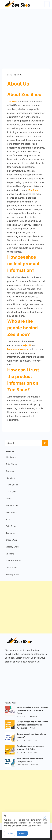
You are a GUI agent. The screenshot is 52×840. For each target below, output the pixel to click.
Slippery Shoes (12, 547)
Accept (22, 833)
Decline (10, 833)
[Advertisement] (26, 36)
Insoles (9, 498)
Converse (10, 471)
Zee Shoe (33, 190)
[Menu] (47, 4)
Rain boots (10, 533)
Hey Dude (10, 478)
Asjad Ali (27, 345)
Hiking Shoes (12, 484)
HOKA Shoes (11, 491)
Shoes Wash (11, 540)
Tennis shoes (11, 567)
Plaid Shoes (11, 526)
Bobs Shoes (11, 464)
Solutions (10, 553)
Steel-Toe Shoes (13, 560)
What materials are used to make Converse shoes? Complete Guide (32, 710)
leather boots (12, 505)
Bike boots (10, 457)
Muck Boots (11, 512)
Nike (8, 519)
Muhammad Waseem (18, 349)
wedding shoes (12, 574)
